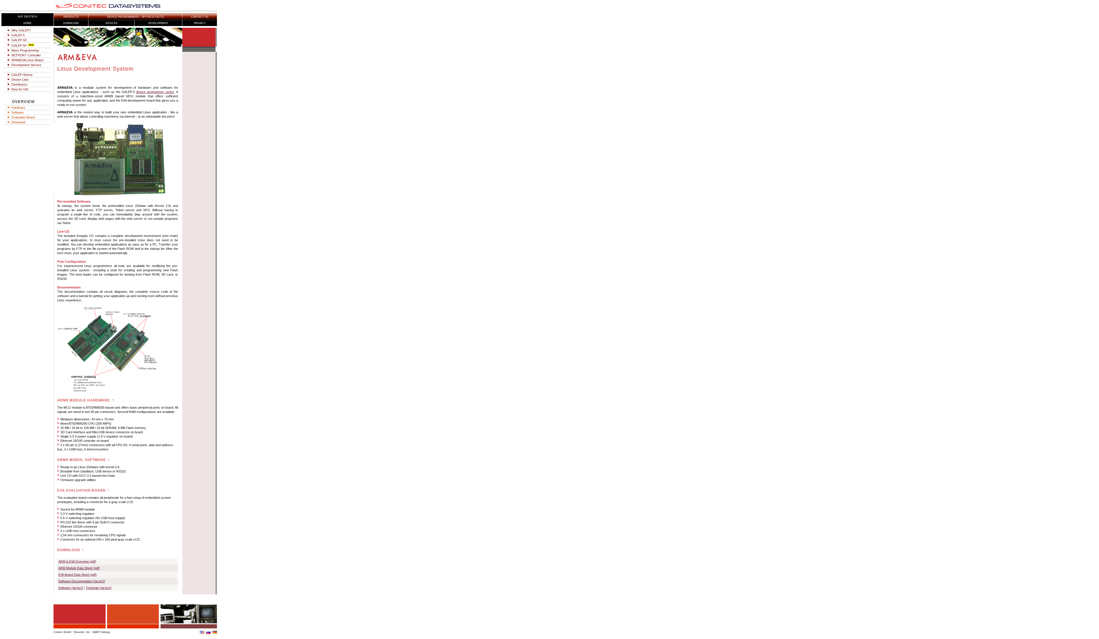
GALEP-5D (19, 40)
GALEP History (22, 74)
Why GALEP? (21, 30)
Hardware (18, 107)
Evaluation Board (23, 117)
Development (158, 23)
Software (17, 112)
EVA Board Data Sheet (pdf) (77, 574)
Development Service (26, 65)
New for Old (19, 89)
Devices (111, 23)
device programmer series (155, 92)
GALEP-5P (19, 45)
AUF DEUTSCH (27, 16)
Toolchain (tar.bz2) (99, 587)
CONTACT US (199, 16)
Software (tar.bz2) (70, 587)
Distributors (19, 84)
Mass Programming (25, 50)
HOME (27, 23)
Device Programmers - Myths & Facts (135, 16)
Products (71, 16)
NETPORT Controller (26, 55)
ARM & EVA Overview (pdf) (77, 561)
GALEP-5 (18, 35)
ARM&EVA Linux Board (27, 60)
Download (71, 23)
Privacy (199, 23)
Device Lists (20, 79)
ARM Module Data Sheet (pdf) (79, 568)
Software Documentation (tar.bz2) (81, 581)
